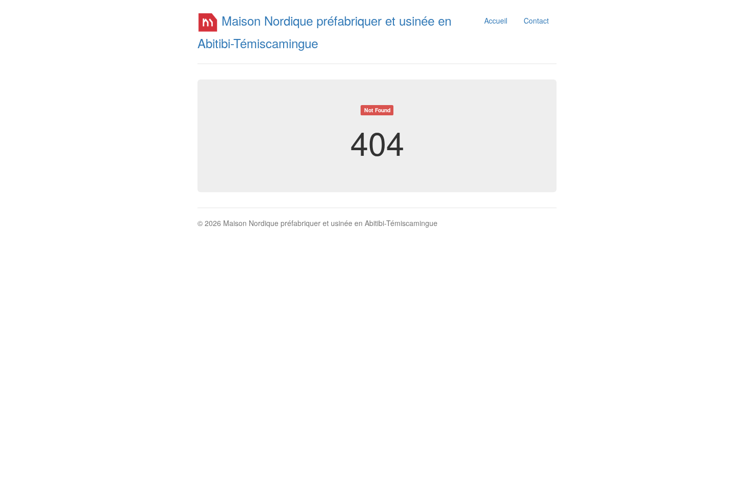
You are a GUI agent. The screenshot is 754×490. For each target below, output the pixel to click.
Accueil (495, 20)
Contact (536, 20)
